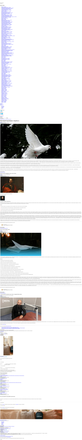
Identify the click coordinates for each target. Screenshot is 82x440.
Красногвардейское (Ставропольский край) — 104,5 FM (8, 41)
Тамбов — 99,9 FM (4, 73)
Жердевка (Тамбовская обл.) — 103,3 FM (6, 28)
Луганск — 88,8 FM (4, 45)
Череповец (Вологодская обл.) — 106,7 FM (6, 84)
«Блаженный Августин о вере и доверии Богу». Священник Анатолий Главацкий (11, 328)
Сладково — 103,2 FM (4, 100)
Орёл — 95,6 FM (3, 57)
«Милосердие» (10, 426)
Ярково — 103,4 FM (4, 102)
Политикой (2, 364)
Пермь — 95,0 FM (3, 60)
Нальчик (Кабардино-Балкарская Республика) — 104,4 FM (8, 49)
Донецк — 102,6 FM (4, 25)
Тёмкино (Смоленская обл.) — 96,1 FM (6, 74)
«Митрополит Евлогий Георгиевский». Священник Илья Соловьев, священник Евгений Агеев (10, 382)
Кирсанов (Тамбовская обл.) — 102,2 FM (6, 38)
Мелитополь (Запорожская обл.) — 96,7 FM (6, 47)
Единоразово (5, 333)
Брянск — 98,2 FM (4, 14)
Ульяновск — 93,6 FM (4, 80)
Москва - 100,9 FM (2, 5)
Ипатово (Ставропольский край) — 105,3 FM (6, 32)
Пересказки (3, 392)
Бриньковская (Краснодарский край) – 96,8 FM (7, 13)
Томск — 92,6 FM (3, 77)
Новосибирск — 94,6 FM (4, 54)
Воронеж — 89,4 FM (4, 19)
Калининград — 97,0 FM (4, 34)
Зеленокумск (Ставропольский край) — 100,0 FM (7, 29)
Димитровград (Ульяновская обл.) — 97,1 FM (6, 24)
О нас (2, 108)
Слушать (1, 378)
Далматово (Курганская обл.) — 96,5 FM (6, 23)
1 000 (1, 331)
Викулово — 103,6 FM (4, 92)
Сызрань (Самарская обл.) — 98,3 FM (6, 72)
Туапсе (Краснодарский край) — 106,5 (6, 78)
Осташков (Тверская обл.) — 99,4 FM (6, 59)
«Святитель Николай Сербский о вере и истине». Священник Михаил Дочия (10, 327)
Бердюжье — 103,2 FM (4, 90)
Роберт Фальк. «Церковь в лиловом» (4, 389)
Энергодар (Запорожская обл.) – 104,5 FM (6, 85)
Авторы (2, 107)
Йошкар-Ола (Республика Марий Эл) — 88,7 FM (7, 33)
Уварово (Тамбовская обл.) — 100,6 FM (6, 79)
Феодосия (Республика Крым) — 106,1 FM (6, 81)
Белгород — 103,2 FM (4, 11)
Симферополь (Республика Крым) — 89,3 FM (7, 68)
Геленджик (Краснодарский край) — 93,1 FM (6, 22)
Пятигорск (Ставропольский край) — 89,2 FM (7, 62)
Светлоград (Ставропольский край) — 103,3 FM (7, 67)
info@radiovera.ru (2, 428)
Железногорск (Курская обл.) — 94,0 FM (6, 27)
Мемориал (3, 424)
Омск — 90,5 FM (3, 56)
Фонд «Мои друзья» (6, 426)
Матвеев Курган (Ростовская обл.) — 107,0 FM (7, 46)
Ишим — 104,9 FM (4, 96)
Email (1, 359)
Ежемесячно (2, 333)
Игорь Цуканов (4, 324)
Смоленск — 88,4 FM (4, 69)
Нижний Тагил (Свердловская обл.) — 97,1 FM (7, 52)
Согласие (3, 404)
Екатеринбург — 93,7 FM (4, 26)
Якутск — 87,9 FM (4, 86)
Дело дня (1, 103)
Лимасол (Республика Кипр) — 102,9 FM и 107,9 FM (7, 44)
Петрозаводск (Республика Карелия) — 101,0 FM (7, 61)
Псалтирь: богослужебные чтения (4, 228)
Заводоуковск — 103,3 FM (4, 94)
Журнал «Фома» (2, 426)
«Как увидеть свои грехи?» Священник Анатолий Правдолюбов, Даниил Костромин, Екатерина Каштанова (12, 375)
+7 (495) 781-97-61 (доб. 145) (7, 428)
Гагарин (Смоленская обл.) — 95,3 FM (6, 21)
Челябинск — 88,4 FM (4, 83)
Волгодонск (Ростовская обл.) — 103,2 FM (6, 17)
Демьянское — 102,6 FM (4, 93)
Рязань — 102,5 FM (4, 64)
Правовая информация (2, 435)
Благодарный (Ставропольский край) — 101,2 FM (7, 12)
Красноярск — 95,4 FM (4, 42)
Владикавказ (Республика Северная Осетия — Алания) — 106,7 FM (9, 16)
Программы (3, 421)
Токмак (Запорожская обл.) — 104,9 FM (6, 76)
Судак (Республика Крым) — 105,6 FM (6, 71)
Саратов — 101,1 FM (4, 66)
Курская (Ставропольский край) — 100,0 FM (6, 43)
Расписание (3, 106)
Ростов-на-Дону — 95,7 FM (5, 63)
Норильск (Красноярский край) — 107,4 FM (6, 55)
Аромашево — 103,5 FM (4, 89)
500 (0, 331)
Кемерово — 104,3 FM (4, 36)
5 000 (3, 331)
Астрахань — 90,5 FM (4, 10)
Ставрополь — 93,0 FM (4, 70)
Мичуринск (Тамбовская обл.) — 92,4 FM (6, 48)
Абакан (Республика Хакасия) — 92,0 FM (6, 7)
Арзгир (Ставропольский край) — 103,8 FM (6, 9)
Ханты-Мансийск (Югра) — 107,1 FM (6, 82)
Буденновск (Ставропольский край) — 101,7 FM (7, 15)
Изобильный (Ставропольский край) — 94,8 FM (7, 31)
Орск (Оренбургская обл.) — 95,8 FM (6, 58)
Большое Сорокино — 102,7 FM (5, 91)
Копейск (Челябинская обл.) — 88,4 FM (6, 40)
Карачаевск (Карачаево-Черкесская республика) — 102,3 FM (8, 35)
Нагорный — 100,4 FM (4, 97)
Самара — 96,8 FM (4, 65)
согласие (3, 367)
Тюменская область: (4, 88)
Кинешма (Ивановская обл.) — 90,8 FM (6, 37)
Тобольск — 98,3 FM (4, 99)
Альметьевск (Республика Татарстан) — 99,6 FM (7, 8)
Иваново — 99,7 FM (4, 30)
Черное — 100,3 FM (4, 101)
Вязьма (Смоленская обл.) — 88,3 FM (6, 20)
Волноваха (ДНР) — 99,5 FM (5, 18)
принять (1, 439)
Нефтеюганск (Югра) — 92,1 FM (5, 51)
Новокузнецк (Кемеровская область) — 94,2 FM (7, 53)
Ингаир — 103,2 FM (4, 95)
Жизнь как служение (4, 378)
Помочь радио (2, 334)
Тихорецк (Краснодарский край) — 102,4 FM (6, 75)
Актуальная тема (4, 385)
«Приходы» (13, 426)
